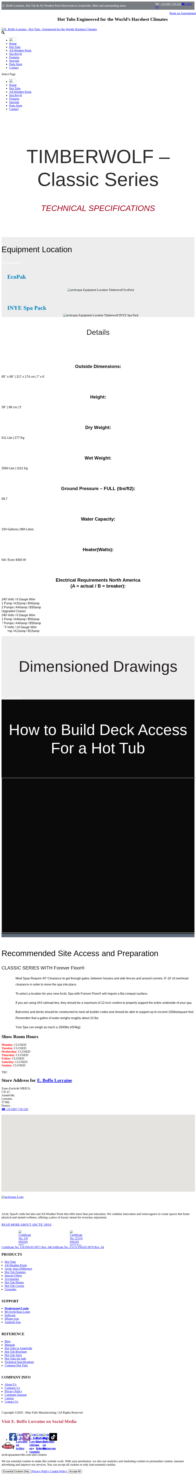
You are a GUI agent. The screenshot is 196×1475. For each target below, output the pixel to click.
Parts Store (15, 64)
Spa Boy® (15, 54)
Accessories (12, 1279)
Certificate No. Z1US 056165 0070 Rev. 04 (77, 1247)
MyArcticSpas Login (17, 1311)
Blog (8, 1341)
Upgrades (10, 1289)
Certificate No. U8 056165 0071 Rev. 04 (26, 1247)
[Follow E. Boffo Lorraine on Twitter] (22, 1448)
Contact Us (11, 1401)
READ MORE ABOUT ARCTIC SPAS (26, 1224)
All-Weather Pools (20, 50)
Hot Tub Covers (14, 1285)
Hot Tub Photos (14, 1282)
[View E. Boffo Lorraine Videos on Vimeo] (26, 1439)
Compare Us (12, 1388)
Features (14, 57)
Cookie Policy (59, 1471)
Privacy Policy (13, 1391)
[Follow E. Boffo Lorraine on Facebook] (13, 1439)
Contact (14, 67)
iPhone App (12, 1318)
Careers (9, 1398)
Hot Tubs (14, 47)
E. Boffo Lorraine (54, 1080)
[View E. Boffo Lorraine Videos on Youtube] (35, 1451)
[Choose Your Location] (12, 40)
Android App (13, 1322)
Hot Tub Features (15, 1272)
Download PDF (11, 262)
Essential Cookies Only (16, 1471)
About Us (10, 1384)
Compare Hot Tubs (16, 1365)
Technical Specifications (19, 1362)
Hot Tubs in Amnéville (18, 1348)
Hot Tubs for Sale (15, 1358)
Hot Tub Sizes (13, 1355)
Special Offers (13, 1275)
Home (13, 43)
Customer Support (16, 1394)
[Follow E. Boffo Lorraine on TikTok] (53, 1439)
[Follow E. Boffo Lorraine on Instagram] (49, 1448)
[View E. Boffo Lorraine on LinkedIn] (42, 1448)
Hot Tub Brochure (16, 1351)
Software (10, 1315)
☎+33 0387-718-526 (15, 1109)
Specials (14, 60)
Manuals (10, 1344)
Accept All (75, 1471)
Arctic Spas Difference (18, 1268)
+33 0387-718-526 (170, 4)
